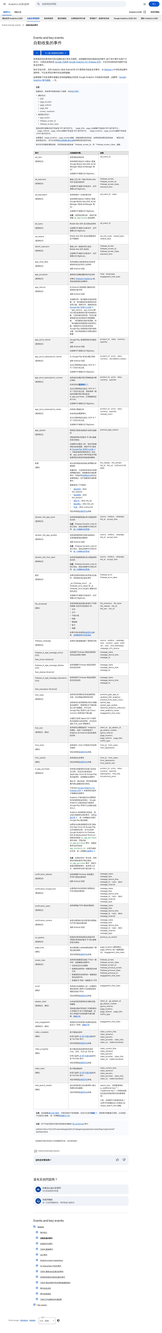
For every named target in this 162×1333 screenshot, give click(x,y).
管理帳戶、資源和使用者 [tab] (99, 18)
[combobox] (84, 4)
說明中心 (7, 12)
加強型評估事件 (46, 1244)
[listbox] (47, 1320)
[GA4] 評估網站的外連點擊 (51, 1299)
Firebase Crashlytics (84, 279)
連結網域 (77, 495)
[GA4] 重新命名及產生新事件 (52, 1271)
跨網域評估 (86, 475)
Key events (42, 1305)
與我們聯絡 (155, 12)
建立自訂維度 (53, 1113)
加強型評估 (83, 511)
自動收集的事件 (46, 1238)
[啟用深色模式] (58, 1320)
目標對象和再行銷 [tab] (78, 18)
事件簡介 (43, 1232)
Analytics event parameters (51, 1260)
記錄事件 (89, 851)
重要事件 (82, 384)
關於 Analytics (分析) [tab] (149, 18)
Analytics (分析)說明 (18, 4)
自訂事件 (75, 91)
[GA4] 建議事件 (46, 1249)
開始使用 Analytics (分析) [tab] (12, 18)
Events (41, 1227)
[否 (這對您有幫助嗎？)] (124, 1160)
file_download (78, 1124)
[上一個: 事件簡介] (36, 53)
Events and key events (48, 1221)
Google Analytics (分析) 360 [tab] (125, 18)
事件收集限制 (45, 1294)
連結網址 (77, 504)
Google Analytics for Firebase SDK (85, 62)
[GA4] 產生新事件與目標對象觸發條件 (55, 1283)
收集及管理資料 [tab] (33, 18)
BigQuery (108, 69)
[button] (5, 4)
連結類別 (77, 489)
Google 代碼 (60, 62)
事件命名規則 (45, 1288)
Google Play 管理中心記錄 (80, 307)
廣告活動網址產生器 (65, 140)
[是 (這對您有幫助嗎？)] (117, 1160)
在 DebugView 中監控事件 (50, 1266)
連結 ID (76, 501)
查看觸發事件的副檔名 (82, 635)
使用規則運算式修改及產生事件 (52, 1277)
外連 (75, 507)
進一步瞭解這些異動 (81, 529)
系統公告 (17, 12)
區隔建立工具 (64, 1115)
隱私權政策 (24, 1320)
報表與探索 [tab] (48, 18)
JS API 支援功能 (85, 1036)
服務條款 (32, 1320)
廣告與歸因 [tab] (62, 18)
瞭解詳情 (76, 1016)
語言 (42, 1317)
